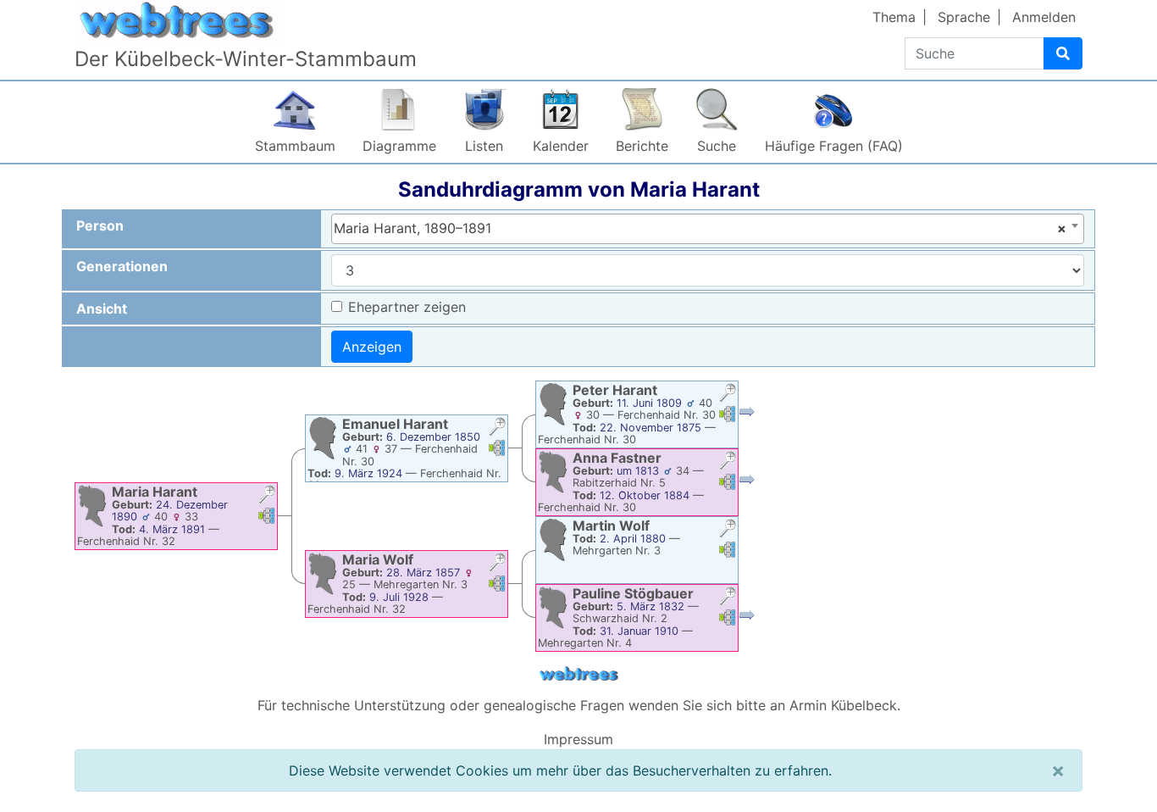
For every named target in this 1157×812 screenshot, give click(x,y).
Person (100, 225)
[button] (266, 496)
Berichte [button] (642, 145)
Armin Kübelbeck (843, 705)
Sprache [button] (964, 16)
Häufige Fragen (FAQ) (834, 145)
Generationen (122, 266)
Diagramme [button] (399, 145)
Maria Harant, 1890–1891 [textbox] (700, 228)
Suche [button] (716, 145)
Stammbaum (295, 145)
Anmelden (1044, 16)
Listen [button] (484, 145)
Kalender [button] (561, 145)
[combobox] (707, 229)
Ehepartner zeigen (407, 306)
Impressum (578, 739)
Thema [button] (894, 16)
